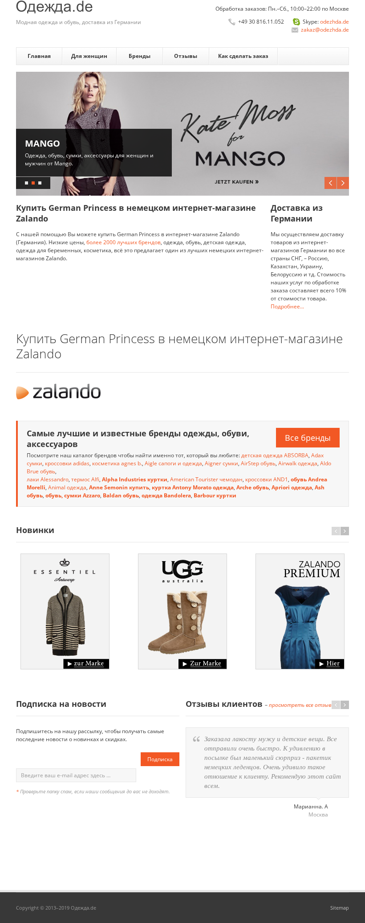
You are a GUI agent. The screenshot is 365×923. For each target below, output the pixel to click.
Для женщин (89, 56)
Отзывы (185, 56)
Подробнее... (287, 306)
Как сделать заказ (243, 56)
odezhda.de (334, 21)
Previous (330, 183)
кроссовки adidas (67, 463)
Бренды (139, 56)
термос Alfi (85, 479)
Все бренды (308, 437)
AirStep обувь (258, 463)
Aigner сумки (221, 463)
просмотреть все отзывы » (304, 705)
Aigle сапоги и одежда (173, 463)
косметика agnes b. (117, 463)
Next (343, 183)
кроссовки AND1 (266, 479)
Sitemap (339, 907)
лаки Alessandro (48, 479)
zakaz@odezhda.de (325, 29)
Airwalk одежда (297, 463)
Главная (39, 56)
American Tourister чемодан (206, 479)
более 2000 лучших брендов (123, 242)
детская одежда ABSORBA (274, 455)
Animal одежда (67, 487)
